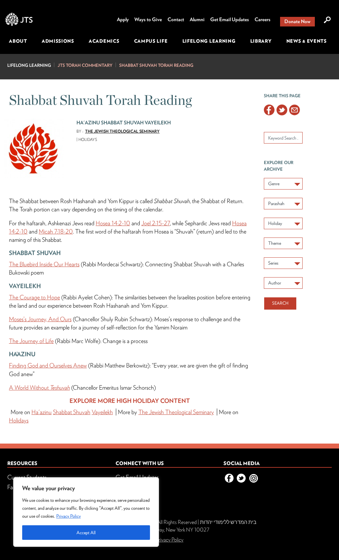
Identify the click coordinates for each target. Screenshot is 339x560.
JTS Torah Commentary (85, 65)
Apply (123, 19)
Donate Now (297, 21)
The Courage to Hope (34, 297)
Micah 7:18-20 (56, 231)
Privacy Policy (68, 516)
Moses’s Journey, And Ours (40, 319)
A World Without (39, 387)
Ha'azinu (41, 412)
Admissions (58, 41)
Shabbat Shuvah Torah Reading (156, 65)
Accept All (86, 532)
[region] (86, 512)
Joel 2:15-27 (155, 223)
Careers (262, 19)
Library (261, 41)
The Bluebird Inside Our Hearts (44, 264)
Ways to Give (148, 19)
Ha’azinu (22, 354)
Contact (176, 19)
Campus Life (151, 41)
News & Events (306, 41)
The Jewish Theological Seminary (122, 131)
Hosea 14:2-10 (113, 223)
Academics (104, 41)
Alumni (197, 19)
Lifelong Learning (209, 41)
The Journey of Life (31, 340)
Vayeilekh (102, 412)
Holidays (18, 420)
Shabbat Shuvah (71, 412)
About (18, 41)
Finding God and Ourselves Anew (48, 365)
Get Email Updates (229, 19)
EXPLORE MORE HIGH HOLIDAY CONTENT (130, 400)
